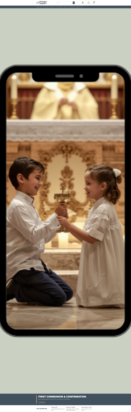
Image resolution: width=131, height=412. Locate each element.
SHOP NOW (41, 402)
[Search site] (74, 2)
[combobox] (64, 2)
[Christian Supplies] (41, 2)
